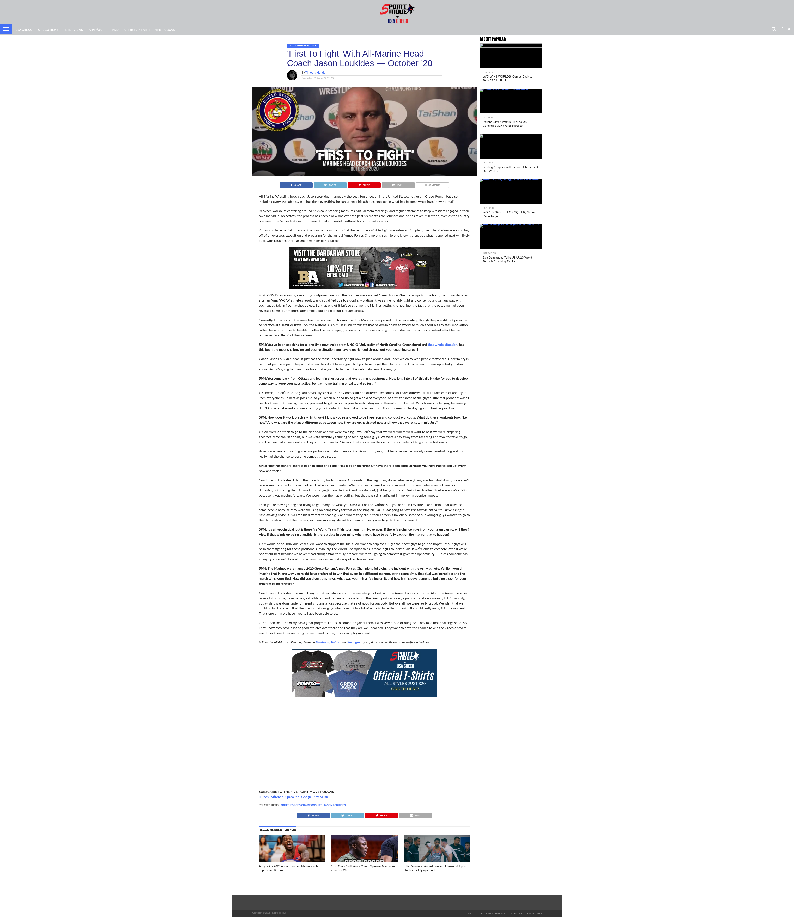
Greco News (48, 29)
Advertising (534, 913)
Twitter (336, 642)
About (472, 913)
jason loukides (335, 805)
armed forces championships (301, 805)
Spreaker (292, 797)
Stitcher (277, 797)
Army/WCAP (97, 29)
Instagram (355, 642)
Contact (516, 913)
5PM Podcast (166, 29)
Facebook (322, 642)
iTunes (264, 797)
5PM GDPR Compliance (493, 913)
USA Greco (23, 29)
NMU (115, 29)
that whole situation (442, 344)
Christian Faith (137, 29)
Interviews (73, 29)
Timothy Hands (315, 72)
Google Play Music (315, 797)
